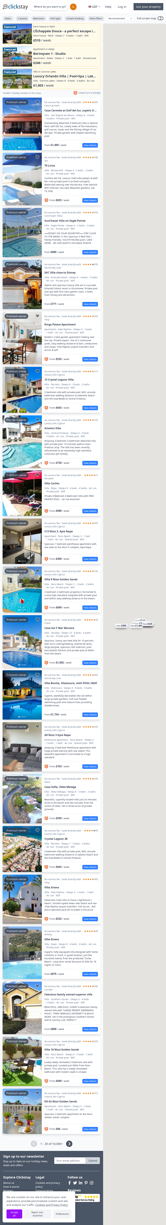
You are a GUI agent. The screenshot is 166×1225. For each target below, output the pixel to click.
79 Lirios (49, 165)
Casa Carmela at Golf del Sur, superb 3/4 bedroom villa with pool (70, 110)
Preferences (62, 1213)
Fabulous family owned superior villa (68, 994)
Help (108, 7)
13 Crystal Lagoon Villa (59, 379)
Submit (93, 1160)
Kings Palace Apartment (60, 324)
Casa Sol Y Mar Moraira (59, 628)
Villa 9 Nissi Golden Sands (60, 579)
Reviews (8, 1190)
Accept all (14, 1214)
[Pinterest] (86, 1183)
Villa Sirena (51, 887)
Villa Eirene (51, 939)
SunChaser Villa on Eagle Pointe (64, 220)
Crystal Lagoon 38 (55, 839)
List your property (148, 7)
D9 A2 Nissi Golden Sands (60, 1101)
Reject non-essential (37, 1214)
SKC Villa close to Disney (60, 272)
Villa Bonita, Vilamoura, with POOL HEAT (70, 683)
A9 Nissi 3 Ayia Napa (57, 735)
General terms (44, 1190)
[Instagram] (92, 1183)
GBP (95, 7)
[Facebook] (69, 1183)
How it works (11, 1187)
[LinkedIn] (81, 1183)
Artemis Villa (52, 428)
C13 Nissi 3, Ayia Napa (58, 531)
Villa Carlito (51, 483)
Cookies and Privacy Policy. (51, 1205)
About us (8, 1183)
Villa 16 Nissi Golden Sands (61, 1049)
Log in (122, 7)
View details (90, 145)
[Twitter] (75, 1183)
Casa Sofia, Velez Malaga (60, 787)
